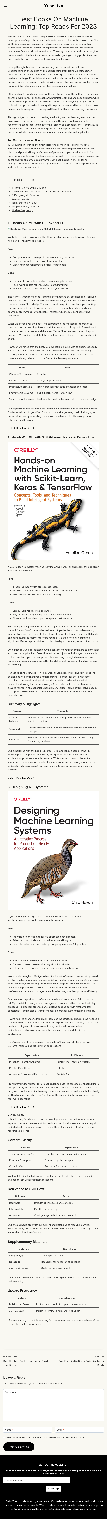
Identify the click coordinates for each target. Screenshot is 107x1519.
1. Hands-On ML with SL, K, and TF (30, 187)
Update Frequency (22, 210)
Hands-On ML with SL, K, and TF (38, 223)
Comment (11, 1392)
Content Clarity (20, 198)
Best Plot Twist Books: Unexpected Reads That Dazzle (26, 1360)
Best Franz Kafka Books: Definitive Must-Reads (81, 1360)
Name (9, 1429)
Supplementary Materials (26, 206)
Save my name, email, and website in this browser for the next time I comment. (46, 1437)
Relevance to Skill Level (25, 202)
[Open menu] (5, 5)
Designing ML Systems (30, 787)
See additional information (70, 1508)
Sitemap (91, 1508)
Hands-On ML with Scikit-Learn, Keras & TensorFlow (53, 437)
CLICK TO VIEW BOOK (21, 428)
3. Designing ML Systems (25, 195)
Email (60, 1429)
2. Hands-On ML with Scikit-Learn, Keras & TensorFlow (42, 191)
